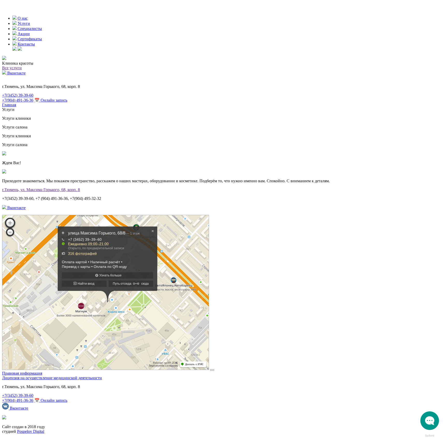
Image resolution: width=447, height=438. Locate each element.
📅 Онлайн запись (50, 100)
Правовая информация (22, 373)
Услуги (24, 23)
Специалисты (30, 28)
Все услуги (12, 68)
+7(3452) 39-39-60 (17, 95)
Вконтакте (16, 73)
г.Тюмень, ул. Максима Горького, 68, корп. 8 (41, 189)
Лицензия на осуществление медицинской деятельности (52, 378)
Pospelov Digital (30, 431)
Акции (24, 34)
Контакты (26, 44)
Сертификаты (30, 39)
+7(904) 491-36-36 (17, 100)
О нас (23, 18)
